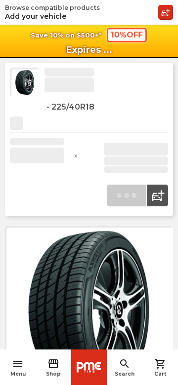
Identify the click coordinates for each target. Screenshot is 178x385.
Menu (18, 367)
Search (124, 367)
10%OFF (127, 34)
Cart (160, 367)
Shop (53, 367)
